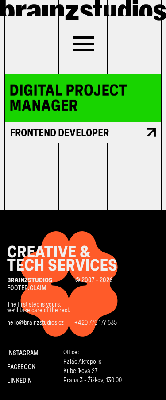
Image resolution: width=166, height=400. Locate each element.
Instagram (23, 353)
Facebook (21, 367)
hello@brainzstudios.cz (35, 323)
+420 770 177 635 (95, 323)
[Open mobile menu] (83, 44)
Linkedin (19, 381)
